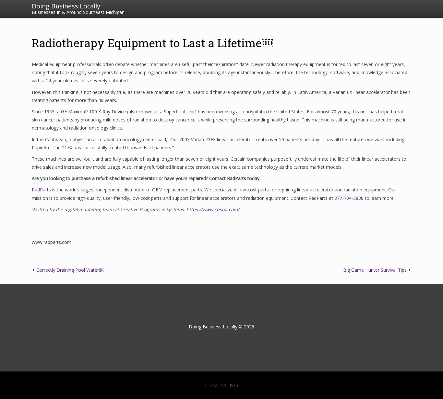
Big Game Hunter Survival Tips (375, 270)
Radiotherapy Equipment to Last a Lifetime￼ (152, 42)
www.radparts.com (51, 242)
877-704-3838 (349, 198)
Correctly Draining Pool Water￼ (69, 270)
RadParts (41, 190)
